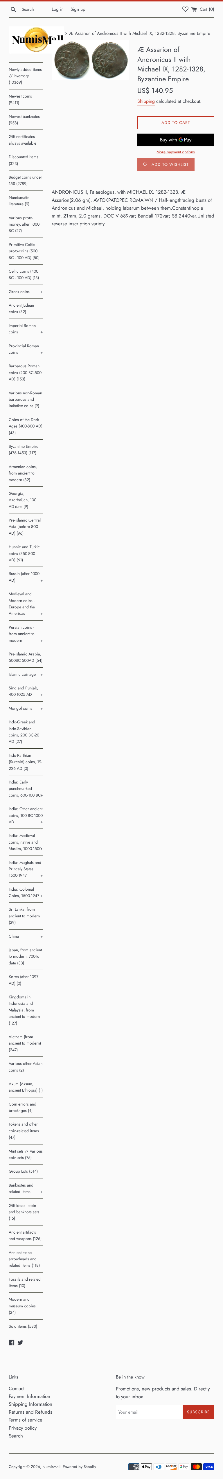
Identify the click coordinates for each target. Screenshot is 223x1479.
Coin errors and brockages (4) (22, 1107)
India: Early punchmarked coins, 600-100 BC (26, 788)
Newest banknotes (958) (24, 120)
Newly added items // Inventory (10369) (25, 76)
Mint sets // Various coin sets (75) (26, 1154)
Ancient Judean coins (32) (21, 308)
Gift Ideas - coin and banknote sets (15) (24, 1212)
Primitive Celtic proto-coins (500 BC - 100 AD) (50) (24, 251)
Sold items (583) (23, 1326)
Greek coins (26, 291)
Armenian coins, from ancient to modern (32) (23, 473)
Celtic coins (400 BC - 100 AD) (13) (24, 274)
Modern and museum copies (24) (22, 1305)
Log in (58, 9)
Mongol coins (26, 708)
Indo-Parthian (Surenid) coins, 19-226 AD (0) (25, 761)
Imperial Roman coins (26, 329)
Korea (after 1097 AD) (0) (23, 980)
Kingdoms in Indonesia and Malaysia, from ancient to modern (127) (24, 1010)
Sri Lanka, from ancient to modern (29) (24, 915)
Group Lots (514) (23, 1171)
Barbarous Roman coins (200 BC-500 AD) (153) (25, 372)
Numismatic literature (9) (19, 201)
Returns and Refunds (30, 1411)
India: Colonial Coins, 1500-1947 (26, 892)
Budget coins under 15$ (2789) (25, 180)
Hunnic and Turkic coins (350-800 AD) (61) (24, 553)
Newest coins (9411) (20, 99)
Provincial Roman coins (26, 349)
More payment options (176, 152)
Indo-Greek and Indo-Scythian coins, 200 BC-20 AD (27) (24, 731)
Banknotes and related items (26, 1188)
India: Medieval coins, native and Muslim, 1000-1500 (26, 842)
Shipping (146, 101)
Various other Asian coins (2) (25, 1067)
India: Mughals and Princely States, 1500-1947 (26, 869)
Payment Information (29, 1396)
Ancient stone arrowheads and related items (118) (24, 1259)
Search (16, 1435)
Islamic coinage (26, 674)
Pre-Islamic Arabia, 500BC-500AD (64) (25, 657)
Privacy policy (23, 1427)
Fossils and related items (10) (25, 1282)
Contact (16, 1388)
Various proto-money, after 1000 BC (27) (24, 224)
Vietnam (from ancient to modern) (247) (25, 1043)
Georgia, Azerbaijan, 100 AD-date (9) (22, 499)
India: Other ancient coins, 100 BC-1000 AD (26, 815)
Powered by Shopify (79, 1466)
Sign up (78, 9)
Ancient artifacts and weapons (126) (25, 1235)
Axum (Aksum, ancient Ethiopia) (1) (26, 1087)
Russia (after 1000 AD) (26, 577)
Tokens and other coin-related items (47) (24, 1130)
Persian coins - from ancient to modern (26, 633)
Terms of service (25, 1419)
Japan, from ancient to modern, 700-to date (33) (25, 956)
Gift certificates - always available (23, 140)
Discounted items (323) (23, 160)
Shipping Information (30, 1404)
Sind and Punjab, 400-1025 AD (26, 691)
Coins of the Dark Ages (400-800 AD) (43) (25, 426)
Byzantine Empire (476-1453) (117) (23, 449)
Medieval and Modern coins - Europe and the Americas (26, 603)
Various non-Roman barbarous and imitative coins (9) (25, 399)
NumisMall (51, 1466)
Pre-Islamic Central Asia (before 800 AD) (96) (25, 526)
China (26, 936)
